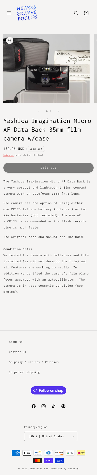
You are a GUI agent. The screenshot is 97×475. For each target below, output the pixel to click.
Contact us (17, 352)
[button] (9, 13)
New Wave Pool (40, 468)
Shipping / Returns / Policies (34, 362)
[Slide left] (39, 111)
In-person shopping (24, 372)
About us (16, 342)
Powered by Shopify (65, 468)
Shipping (8, 155)
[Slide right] (58, 111)
